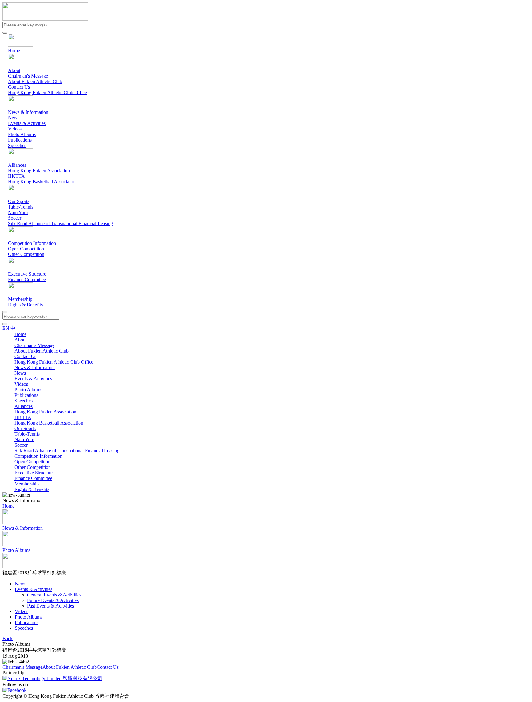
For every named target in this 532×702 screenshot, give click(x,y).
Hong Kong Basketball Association (42, 181)
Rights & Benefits (25, 304)
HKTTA (16, 176)
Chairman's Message (28, 75)
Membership (20, 299)
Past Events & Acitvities (50, 605)
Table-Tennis (20, 206)
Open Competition (26, 248)
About (14, 70)
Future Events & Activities (53, 600)
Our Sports (18, 201)
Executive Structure (27, 274)
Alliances (17, 165)
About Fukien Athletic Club (35, 81)
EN (5, 328)
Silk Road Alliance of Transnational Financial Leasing (60, 223)
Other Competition (26, 254)
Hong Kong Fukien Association (39, 170)
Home (14, 50)
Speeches (17, 145)
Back (7, 638)
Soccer (14, 218)
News (13, 117)
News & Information (28, 112)
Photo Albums (22, 134)
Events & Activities (27, 123)
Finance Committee (27, 279)
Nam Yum (18, 212)
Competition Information (32, 243)
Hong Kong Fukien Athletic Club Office (47, 92)
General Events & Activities (54, 594)
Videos (15, 128)
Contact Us (19, 87)
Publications (20, 139)
